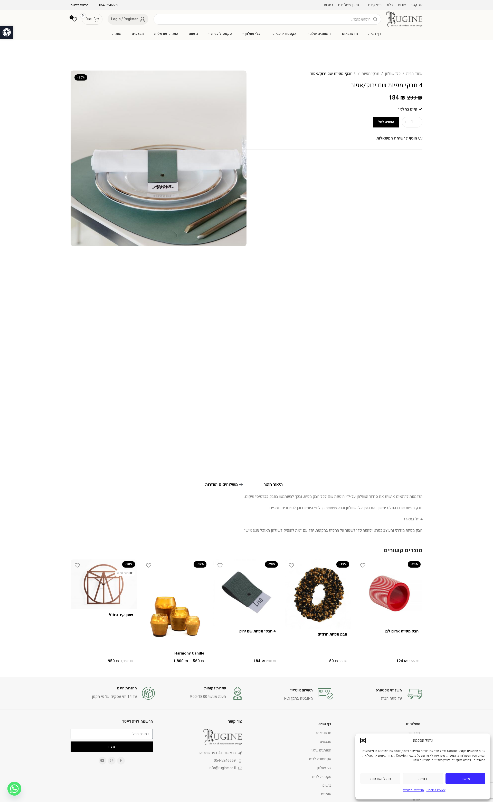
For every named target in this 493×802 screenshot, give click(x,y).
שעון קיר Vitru (121, 615)
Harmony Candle (189, 653)
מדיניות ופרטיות (413, 790)
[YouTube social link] (102, 761)
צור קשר (414, 733)
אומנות (326, 794)
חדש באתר (323, 733)
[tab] (276, 484)
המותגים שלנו (321, 750)
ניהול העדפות (380, 778)
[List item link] (201, 753)
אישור (465, 778)
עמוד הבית (414, 73)
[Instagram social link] (112, 761)
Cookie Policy (435, 790)
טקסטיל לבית (321, 776)
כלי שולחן (393, 73)
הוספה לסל (386, 122)
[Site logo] (404, 19)
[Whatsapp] (14, 789)
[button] (6, 32)
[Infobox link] (108, 5)
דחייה (423, 778)
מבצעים (325, 741)
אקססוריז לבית (320, 759)
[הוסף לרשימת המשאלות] (362, 565)
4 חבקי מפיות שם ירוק (257, 631)
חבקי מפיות (370, 73)
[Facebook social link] (121, 761)
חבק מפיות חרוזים (332, 634)
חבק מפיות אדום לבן (402, 631)
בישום (327, 785)
